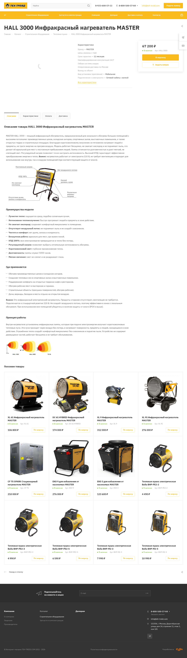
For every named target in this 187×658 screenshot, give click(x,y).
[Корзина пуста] (181, 15)
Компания (9, 611)
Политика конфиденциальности (104, 649)
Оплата (48, 116)
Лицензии (8, 620)
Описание (11, 116)
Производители (10, 624)
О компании (9, 616)
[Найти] (89, 5)
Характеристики (30, 116)
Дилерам (80, 611)
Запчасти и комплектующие (51, 620)
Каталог (44, 611)
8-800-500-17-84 (127, 5)
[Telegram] (149, 636)
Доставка (63, 116)
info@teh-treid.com (151, 5)
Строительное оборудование (52, 616)
